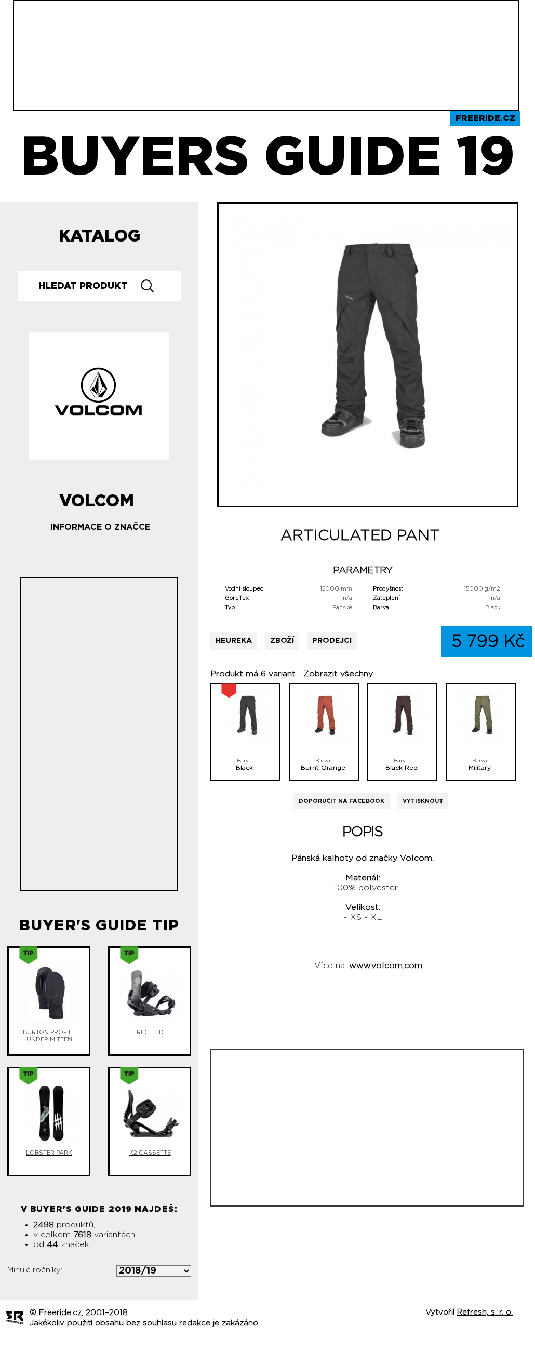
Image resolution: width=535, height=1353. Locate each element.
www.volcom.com (385, 965)
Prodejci (332, 641)
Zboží (282, 641)
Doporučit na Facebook (341, 801)
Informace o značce (100, 527)
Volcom (96, 497)
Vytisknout (423, 801)
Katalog (99, 236)
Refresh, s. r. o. (485, 1312)
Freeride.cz (485, 118)
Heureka (234, 641)
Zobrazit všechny (338, 673)
